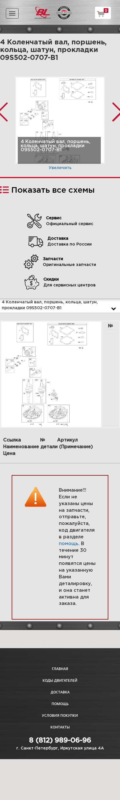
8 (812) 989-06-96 (60, 740)
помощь (68, 544)
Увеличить (60, 168)
